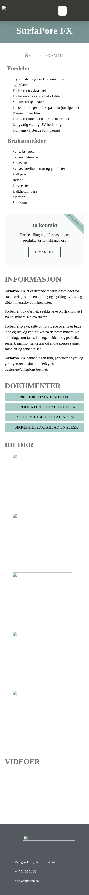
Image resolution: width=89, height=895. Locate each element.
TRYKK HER (44, 252)
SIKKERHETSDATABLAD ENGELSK (46, 427)
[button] (62, 11)
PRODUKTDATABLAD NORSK (46, 397)
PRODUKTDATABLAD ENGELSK (45, 407)
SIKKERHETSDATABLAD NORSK (46, 417)
